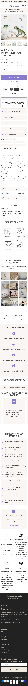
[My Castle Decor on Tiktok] (19, 598)
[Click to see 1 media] (3, 43)
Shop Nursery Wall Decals (14, 9)
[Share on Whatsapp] (13, 148)
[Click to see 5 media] (25, 43)
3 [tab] (17, 427)
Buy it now (14, 82)
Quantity (3, 69)
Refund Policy (5, 642)
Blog (2, 631)
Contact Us (4, 652)
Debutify (16, 678)
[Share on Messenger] (16, 148)
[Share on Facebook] (7, 148)
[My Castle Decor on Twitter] (8, 598)
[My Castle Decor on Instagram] (14, 598)
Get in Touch (14, 525)
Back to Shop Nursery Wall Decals (14, 387)
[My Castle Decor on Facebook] (10, 598)
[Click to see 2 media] (8, 43)
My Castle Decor (13, 677)
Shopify (24, 677)
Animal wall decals (7, 142)
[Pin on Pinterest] (10, 148)
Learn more (19, 106)
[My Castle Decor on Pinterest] (12, 598)
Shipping (3, 647)
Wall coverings (21, 144)
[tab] (14, 111)
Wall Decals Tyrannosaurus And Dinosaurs (14, 11)
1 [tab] (11, 427)
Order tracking (5, 650)
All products (11, 139)
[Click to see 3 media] (14, 43)
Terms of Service (5, 644)
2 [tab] (14, 427)
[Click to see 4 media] (20, 43)
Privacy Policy (5, 639)
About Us (3, 634)
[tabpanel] (14, 411)
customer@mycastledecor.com (10, 622)
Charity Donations (6, 637)
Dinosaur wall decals (19, 142)
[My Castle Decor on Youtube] (17, 598)
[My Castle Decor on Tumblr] (15, 598)
